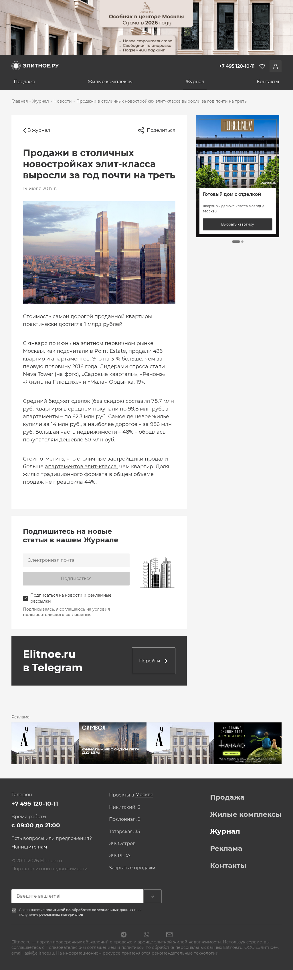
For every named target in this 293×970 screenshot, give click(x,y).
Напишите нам (29, 847)
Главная (19, 101)
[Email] (169, 935)
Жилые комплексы (110, 81)
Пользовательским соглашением (81, 947)
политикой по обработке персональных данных (89, 910)
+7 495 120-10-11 (34, 803)
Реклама (226, 848)
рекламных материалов (61, 914)
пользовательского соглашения (57, 614)
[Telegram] (123, 935)
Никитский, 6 (124, 807)
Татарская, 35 (124, 831)
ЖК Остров (122, 843)
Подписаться (76, 578)
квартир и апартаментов (56, 359)
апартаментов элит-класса (81, 466)
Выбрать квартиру (237, 224)
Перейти (149, 661)
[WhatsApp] (146, 935)
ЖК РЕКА (119, 855)
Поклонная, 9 (124, 819)
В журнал (38, 130)
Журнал (194, 81)
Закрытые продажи (132, 868)
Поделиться (161, 130)
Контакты (268, 81)
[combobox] (144, 795)
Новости (63, 101)
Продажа (24, 81)
